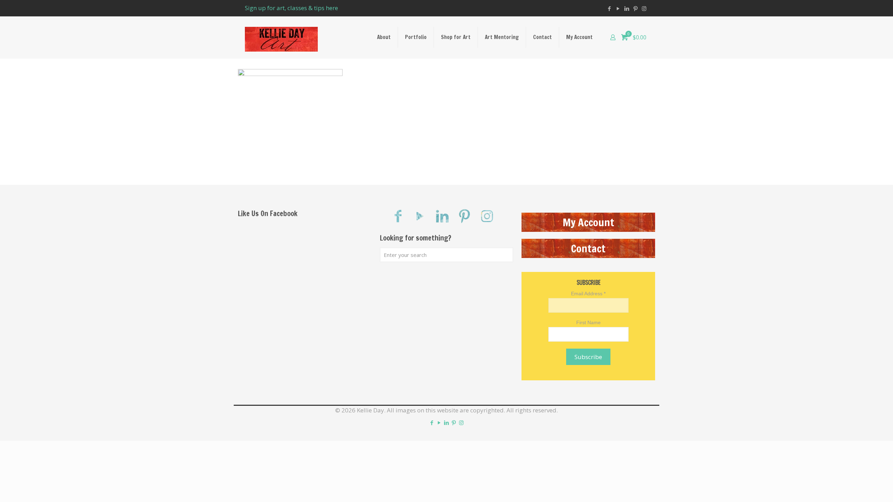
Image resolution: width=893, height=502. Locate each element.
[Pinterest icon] (635, 8)
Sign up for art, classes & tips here (291, 8)
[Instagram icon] (644, 8)
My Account (588, 222)
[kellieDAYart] (281, 37)
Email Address (588, 293)
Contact (588, 248)
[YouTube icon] (618, 8)
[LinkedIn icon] (626, 8)
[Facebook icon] (609, 8)
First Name (588, 322)
